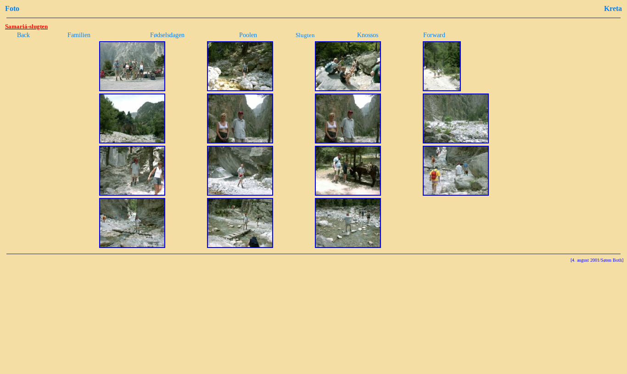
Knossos (367, 35)
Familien (78, 35)
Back (23, 35)
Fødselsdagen (167, 35)
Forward (434, 35)
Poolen (248, 35)
